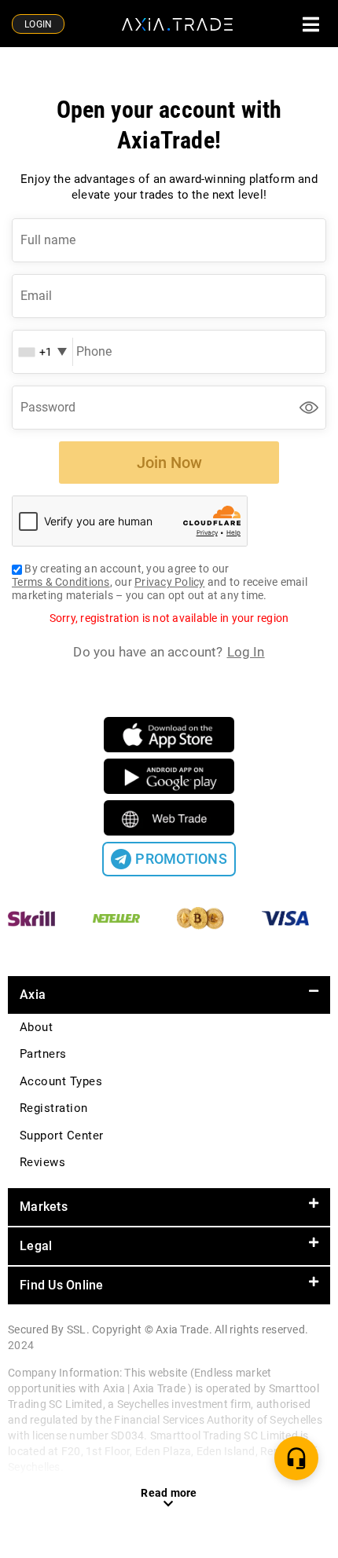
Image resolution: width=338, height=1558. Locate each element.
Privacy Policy (169, 582)
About (36, 1027)
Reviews (42, 1162)
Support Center (62, 1135)
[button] (169, 995)
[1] (296, 1458)
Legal (36, 1245)
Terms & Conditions (61, 582)
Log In (246, 652)
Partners (43, 1054)
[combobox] (42, 351)
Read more (169, 1492)
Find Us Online (62, 1285)
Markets (44, 1206)
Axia (33, 994)
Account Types (61, 1081)
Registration (54, 1108)
